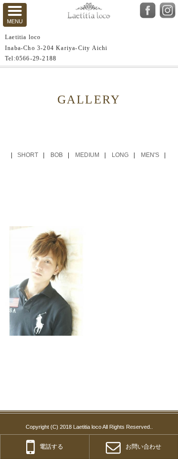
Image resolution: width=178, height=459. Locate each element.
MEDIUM (87, 155)
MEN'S (150, 155)
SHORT (27, 155)
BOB (56, 155)
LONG (120, 155)
